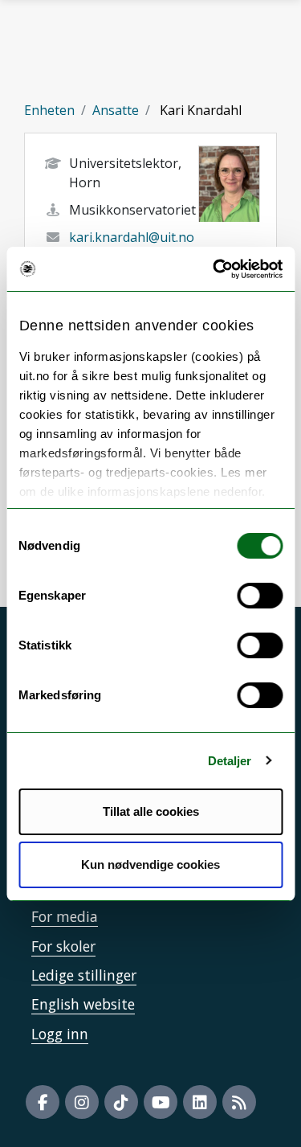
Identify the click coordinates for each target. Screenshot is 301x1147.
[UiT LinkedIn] (200, 1102)
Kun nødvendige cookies (150, 864)
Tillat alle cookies (151, 811)
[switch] (260, 595)
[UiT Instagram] (82, 1102)
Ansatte (115, 110)
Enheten (49, 110)
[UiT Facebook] (42, 1102)
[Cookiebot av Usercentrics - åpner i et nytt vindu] (214, 269)
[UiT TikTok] (121, 1102)
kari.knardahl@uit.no (131, 237)
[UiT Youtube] (160, 1102)
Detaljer (230, 761)
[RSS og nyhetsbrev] (239, 1102)
